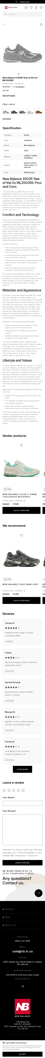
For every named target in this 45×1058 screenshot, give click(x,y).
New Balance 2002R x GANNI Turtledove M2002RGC (19, 495)
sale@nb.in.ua (22, 951)
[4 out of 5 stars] (18, 790)
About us (10, 925)
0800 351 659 (22, 941)
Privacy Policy (14, 1049)
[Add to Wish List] (41, 25)
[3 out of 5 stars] (14, 790)
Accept (22, 1054)
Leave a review (22, 863)
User (7, 917)
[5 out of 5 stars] (23, 790)
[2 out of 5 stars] (9, 790)
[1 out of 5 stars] (4, 790)
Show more (22, 769)
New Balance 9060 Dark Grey (20, 584)
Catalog (10, 909)
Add (9, 489)
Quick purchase (21, 510)
